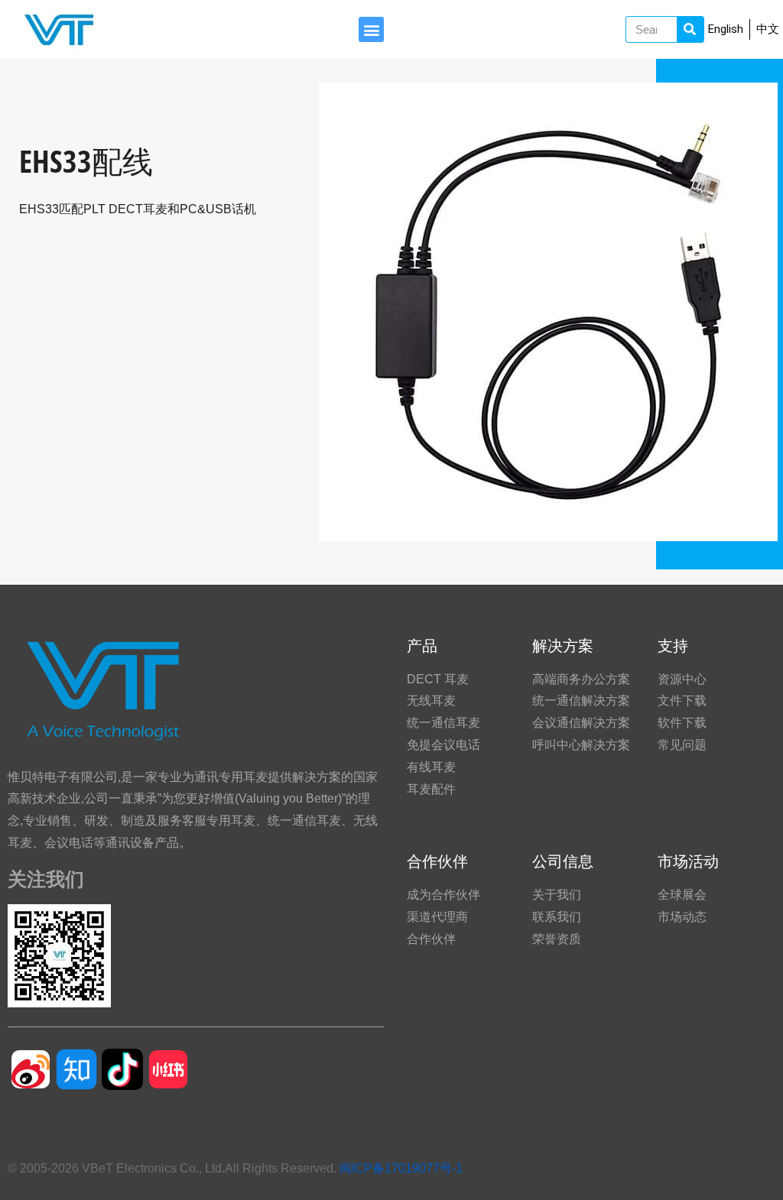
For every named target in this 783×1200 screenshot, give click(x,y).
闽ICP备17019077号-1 (401, 1168)
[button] (371, 29)
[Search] (690, 29)
